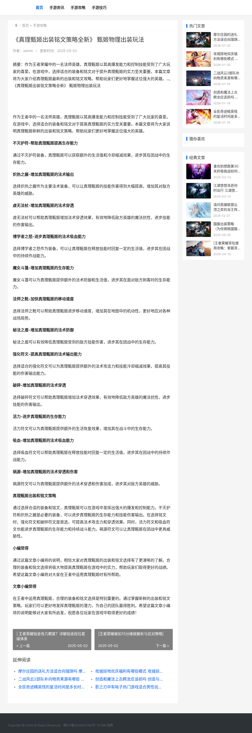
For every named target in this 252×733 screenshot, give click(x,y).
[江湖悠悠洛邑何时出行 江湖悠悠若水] (198, 186)
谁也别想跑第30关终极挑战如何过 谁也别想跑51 (226, 171)
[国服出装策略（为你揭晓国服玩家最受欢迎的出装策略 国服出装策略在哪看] (198, 224)
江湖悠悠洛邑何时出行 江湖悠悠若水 (225, 190)
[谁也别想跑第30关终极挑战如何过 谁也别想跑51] (198, 167)
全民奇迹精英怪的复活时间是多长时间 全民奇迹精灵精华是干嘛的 (53, 686)
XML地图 (107, 725)
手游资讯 (56, 7)
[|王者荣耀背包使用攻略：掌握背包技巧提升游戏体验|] (198, 244)
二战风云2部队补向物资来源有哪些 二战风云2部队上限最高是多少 (53, 679)
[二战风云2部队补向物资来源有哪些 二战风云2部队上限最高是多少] (198, 74)
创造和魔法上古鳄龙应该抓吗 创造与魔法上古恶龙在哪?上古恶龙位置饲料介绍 (130, 679)
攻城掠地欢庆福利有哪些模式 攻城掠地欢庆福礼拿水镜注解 (130, 671)
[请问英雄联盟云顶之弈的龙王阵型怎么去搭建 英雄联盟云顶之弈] (198, 205)
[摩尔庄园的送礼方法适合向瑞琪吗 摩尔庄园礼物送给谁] (198, 35)
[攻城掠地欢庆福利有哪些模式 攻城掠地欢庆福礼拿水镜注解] (198, 54)
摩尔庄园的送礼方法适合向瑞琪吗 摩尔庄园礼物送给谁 (53, 671)
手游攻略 (78, 7)
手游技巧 (99, 7)
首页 (39, 7)
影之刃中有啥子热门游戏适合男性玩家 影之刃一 (130, 686)
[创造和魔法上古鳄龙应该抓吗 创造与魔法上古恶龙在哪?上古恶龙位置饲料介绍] (198, 93)
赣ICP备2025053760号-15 (81, 725)
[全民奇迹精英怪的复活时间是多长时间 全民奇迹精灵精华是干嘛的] (198, 112)
